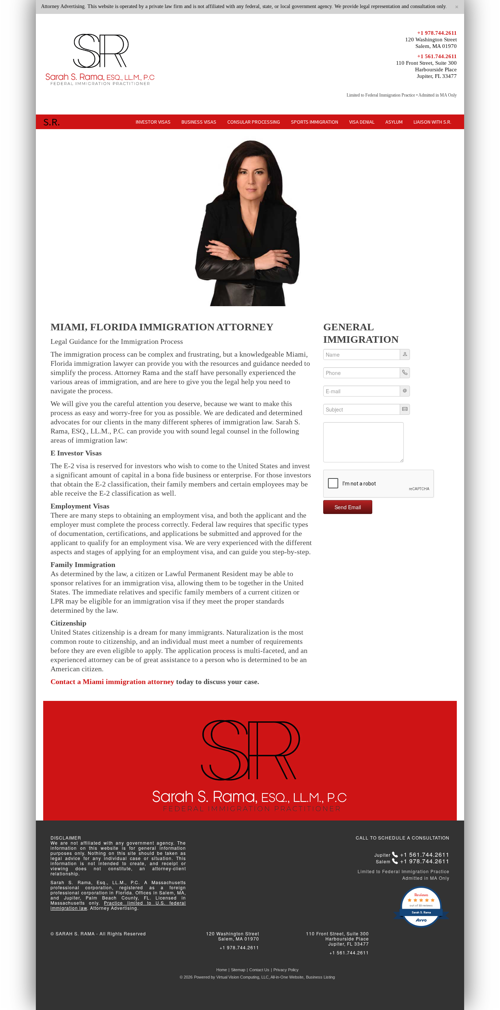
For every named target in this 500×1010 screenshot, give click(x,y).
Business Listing (320, 977)
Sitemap (238, 970)
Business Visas (199, 122)
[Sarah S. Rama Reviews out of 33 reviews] (421, 927)
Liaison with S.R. (432, 122)
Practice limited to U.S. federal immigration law (118, 905)
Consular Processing (253, 122)
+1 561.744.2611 (437, 56)
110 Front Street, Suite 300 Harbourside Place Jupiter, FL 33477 (426, 69)
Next (467, 217)
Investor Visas (153, 122)
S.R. (51, 121)
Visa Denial (361, 122)
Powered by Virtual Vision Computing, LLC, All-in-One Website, (249, 977)
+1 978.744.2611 (437, 33)
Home (221, 970)
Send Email (348, 507)
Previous (32, 217)
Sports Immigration (314, 122)
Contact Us (259, 970)
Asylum (394, 122)
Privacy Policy (286, 970)
